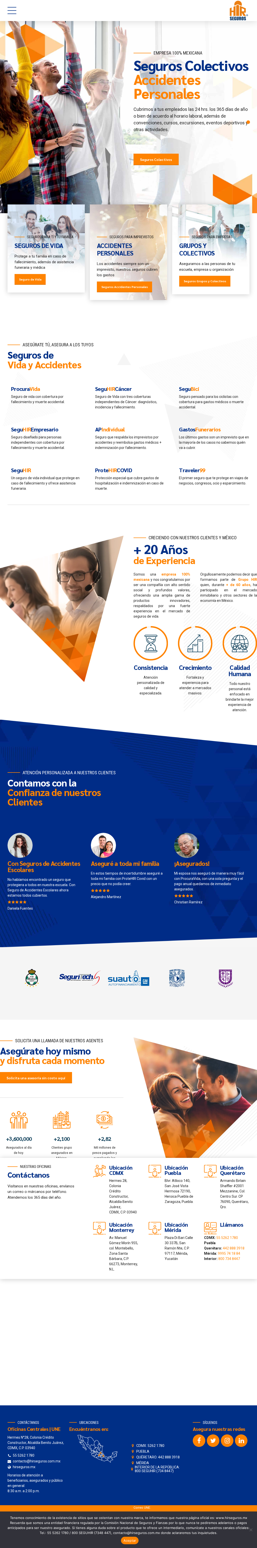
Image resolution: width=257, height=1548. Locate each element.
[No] (250, 1529)
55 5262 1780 (227, 1241)
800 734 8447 (229, 1262)
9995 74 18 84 (229, 1257)
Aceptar (129, 1540)
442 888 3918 (233, 1252)
